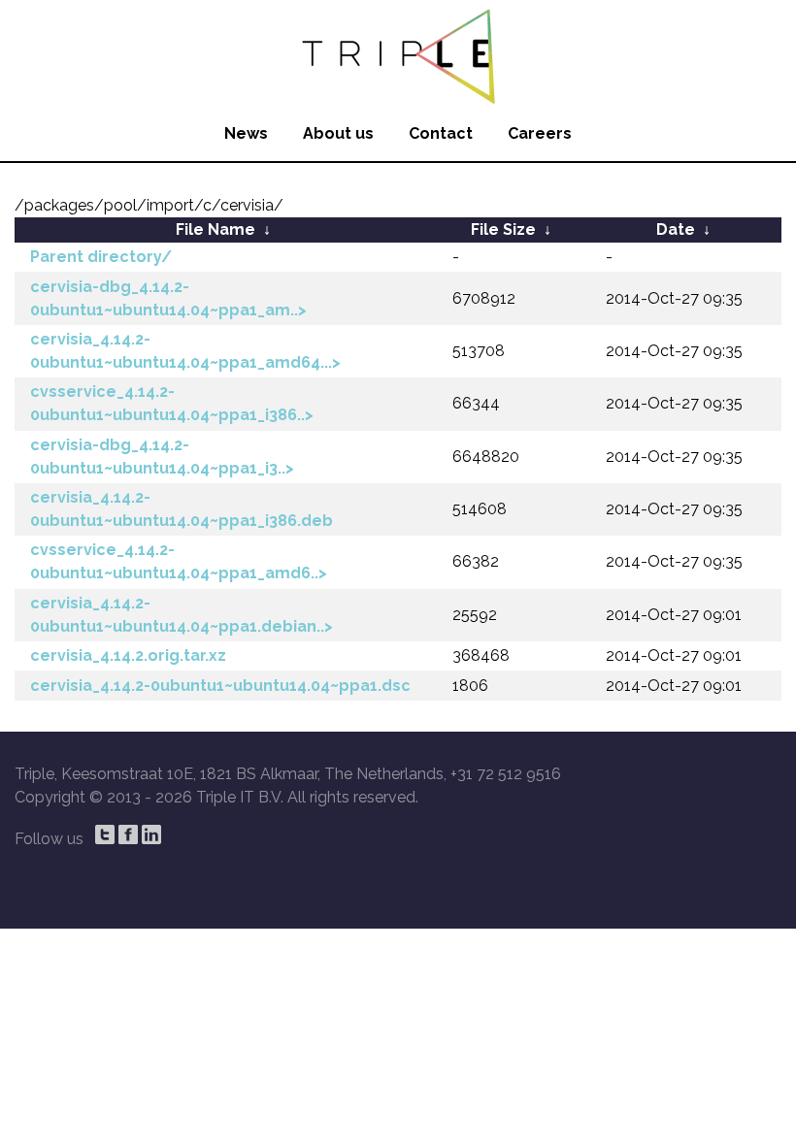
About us (338, 133)
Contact (441, 133)
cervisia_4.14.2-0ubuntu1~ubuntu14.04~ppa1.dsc (220, 685)
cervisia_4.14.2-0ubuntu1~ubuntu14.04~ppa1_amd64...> (185, 351)
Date (675, 229)
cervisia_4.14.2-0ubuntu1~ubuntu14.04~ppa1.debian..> (181, 615)
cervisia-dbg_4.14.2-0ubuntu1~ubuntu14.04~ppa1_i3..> (162, 456)
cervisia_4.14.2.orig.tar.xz (128, 655)
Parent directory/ (101, 256)
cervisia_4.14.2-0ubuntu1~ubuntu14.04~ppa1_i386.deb (181, 509)
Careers (540, 133)
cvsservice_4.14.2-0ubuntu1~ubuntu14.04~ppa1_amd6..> (178, 561)
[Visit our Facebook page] (128, 834)
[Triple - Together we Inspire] (398, 53)
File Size (503, 229)
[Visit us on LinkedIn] (151, 834)
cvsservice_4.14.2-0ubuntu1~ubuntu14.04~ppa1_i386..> (172, 403)
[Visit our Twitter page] (105, 834)
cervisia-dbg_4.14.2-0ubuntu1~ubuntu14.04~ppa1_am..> (168, 298)
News (246, 133)
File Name (215, 229)
